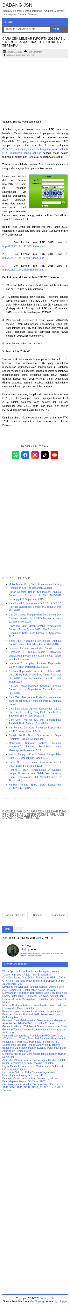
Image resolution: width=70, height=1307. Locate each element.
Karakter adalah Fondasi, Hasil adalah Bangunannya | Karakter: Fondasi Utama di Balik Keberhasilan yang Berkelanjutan (32, 1014)
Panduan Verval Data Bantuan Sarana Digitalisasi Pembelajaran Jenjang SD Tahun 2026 (30, 1080)
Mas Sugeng (37, 1301)
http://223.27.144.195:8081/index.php (23, 246)
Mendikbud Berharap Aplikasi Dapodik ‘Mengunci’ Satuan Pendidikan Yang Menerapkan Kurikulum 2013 (35, 747)
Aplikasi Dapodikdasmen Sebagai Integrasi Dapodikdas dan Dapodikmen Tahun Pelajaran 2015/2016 (35, 689)
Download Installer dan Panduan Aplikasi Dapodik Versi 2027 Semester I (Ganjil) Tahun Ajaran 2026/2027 (33, 988)
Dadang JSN (17, 5)
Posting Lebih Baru (15, 915)
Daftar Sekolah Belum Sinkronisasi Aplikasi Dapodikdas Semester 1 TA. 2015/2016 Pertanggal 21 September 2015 (35, 595)
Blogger (63, 1301)
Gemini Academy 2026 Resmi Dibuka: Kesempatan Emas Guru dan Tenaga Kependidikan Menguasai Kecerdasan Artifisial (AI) (34, 1029)
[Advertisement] (35, 89)
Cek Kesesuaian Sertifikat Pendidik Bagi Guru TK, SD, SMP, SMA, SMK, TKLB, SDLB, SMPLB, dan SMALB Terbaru (33, 1087)
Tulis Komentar (34, 52)
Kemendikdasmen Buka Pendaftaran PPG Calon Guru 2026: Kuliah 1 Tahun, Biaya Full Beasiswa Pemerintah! (33, 1037)
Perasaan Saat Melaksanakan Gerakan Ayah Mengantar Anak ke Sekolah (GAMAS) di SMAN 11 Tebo (34, 1022)
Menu (9, 21)
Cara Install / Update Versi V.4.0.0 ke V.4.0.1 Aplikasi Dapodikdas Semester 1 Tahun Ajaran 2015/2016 (35, 607)
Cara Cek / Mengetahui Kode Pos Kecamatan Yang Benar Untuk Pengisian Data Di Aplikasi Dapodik (35, 701)
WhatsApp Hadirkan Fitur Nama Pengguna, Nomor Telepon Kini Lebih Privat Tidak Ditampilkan (30, 973)
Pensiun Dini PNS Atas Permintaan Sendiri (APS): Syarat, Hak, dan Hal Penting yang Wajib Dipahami (31, 1043)
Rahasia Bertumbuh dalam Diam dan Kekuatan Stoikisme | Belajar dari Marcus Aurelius (34, 1007)
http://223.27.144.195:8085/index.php (23, 269)
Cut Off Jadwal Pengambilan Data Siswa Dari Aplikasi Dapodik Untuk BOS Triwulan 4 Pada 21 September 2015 (35, 618)
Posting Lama (58, 915)
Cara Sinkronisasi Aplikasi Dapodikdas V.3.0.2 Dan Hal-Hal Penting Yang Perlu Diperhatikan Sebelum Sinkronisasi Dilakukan (35, 712)
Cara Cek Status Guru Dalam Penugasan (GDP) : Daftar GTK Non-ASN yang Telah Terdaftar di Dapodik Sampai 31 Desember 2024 (34, 980)
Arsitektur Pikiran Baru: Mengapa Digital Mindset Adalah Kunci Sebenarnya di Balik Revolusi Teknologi (34, 1062)
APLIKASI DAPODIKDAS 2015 (20, 55)
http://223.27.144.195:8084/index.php (23, 257)
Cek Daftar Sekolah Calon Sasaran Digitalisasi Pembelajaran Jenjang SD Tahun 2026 (28, 1074)
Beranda (37, 915)
